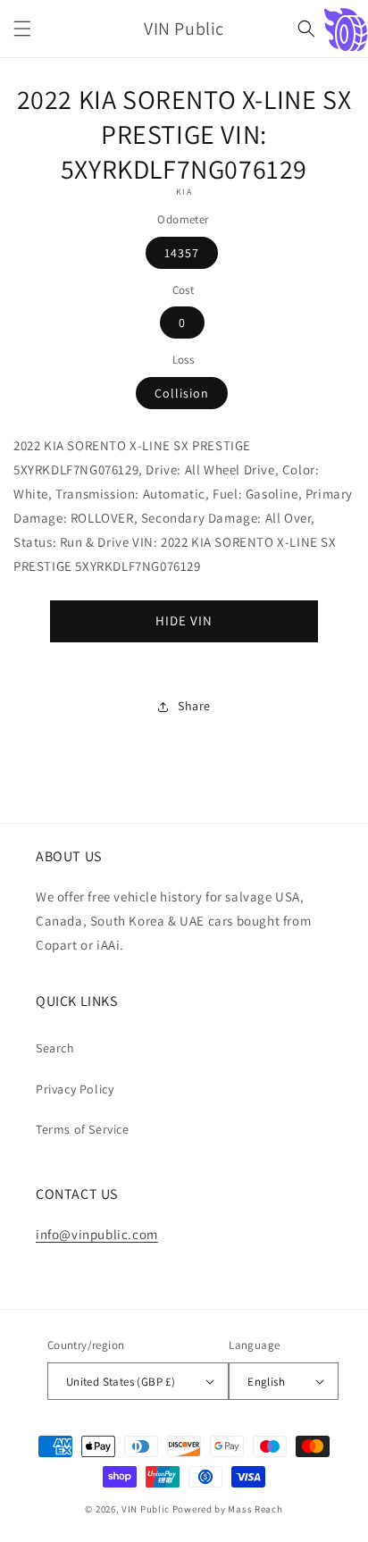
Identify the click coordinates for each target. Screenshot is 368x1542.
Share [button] (194, 706)
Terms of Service (83, 1129)
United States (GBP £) (120, 1381)
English (266, 1381)
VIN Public (145, 1509)
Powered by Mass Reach (227, 1509)
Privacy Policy (74, 1089)
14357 (181, 253)
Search (55, 1048)
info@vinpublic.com (97, 1234)
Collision (182, 393)
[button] (22, 28)
